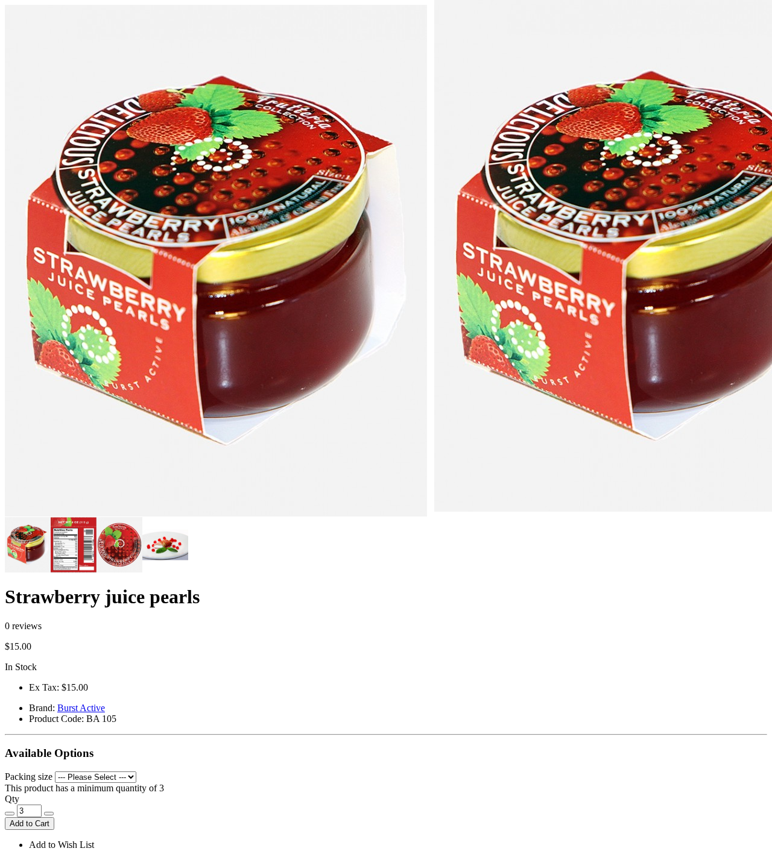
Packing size (28, 776)
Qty (12, 799)
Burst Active (81, 708)
